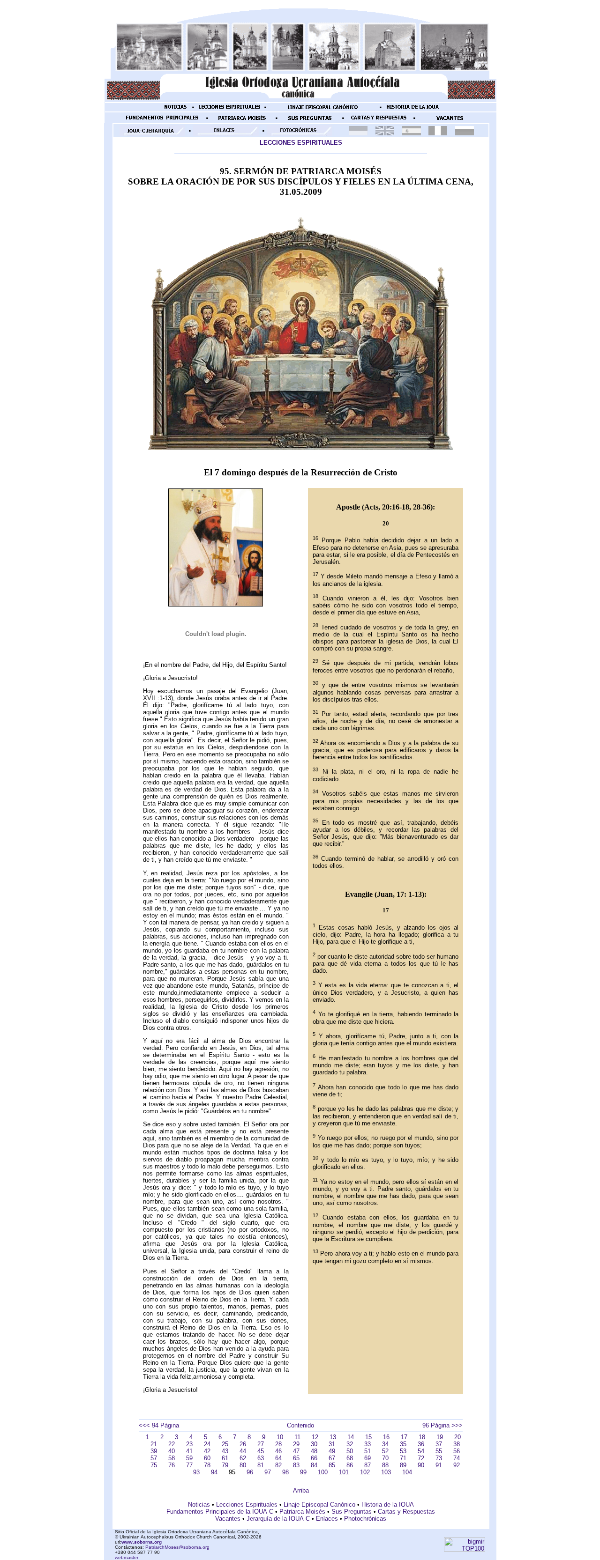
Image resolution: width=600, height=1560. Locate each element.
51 (367, 1451)
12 (315, 1437)
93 (196, 1472)
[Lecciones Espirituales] (229, 110)
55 (439, 1451)
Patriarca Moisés (302, 1511)
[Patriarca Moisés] (242, 121)
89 (403, 1465)
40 (171, 1451)
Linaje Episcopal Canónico (319, 1504)
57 (154, 1458)
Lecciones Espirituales (247, 1504)
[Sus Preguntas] (309, 121)
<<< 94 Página (159, 1425)
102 (364, 1472)
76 (171, 1465)
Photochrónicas (365, 1518)
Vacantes (227, 1518)
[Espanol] (411, 133)
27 (261, 1444)
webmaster (126, 1557)
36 (421, 1444)
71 (403, 1458)
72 (421, 1458)
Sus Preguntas (351, 1511)
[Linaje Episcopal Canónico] (323, 110)
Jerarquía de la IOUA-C (278, 1518)
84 (314, 1465)
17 (404, 1437)
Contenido (300, 1425)
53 (403, 1451)
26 (243, 1444)
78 (207, 1465)
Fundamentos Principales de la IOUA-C (219, 1511)
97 (268, 1472)
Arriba (301, 1490)
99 (303, 1472)
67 (332, 1458)
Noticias (199, 1504)
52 (385, 1451)
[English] (384, 133)
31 (332, 1444)
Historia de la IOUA (387, 1504)
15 (368, 1437)
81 (261, 1465)
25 (225, 1444)
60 (207, 1458)
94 (214, 1472)
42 (207, 1451)
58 (171, 1458)
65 (296, 1458)
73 (439, 1458)
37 (439, 1444)
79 (225, 1465)
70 (385, 1458)
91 (439, 1465)
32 (350, 1444)
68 (350, 1458)
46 (278, 1451)
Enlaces (327, 1518)
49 (332, 1451)
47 (296, 1451)
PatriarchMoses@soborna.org (177, 1547)
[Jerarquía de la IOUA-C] (152, 133)
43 (225, 1451)
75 (154, 1465)
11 (297, 1437)
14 (351, 1437)
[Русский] (464, 133)
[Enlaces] (226, 133)
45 (261, 1451)
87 (367, 1465)
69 (367, 1458)
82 (278, 1465)
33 (367, 1444)
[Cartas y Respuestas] (379, 121)
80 (243, 1465)
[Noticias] (175, 110)
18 (422, 1437)
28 (278, 1444)
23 (189, 1444)
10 (280, 1437)
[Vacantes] (449, 121)
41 (189, 1451)
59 (189, 1458)
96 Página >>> (442, 1425)
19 (440, 1437)
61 (225, 1458)
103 (386, 1472)
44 (243, 1451)
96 (250, 1472)
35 (403, 1444)
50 (350, 1451)
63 (261, 1458)
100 (322, 1472)
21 (154, 1444)
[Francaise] (437, 133)
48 (314, 1451)
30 (314, 1444)
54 (421, 1451)
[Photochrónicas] (299, 133)
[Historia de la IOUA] (412, 110)
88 (385, 1465)
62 (243, 1458)
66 (314, 1458)
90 (421, 1465)
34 (385, 1444)
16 (386, 1437)
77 (189, 1465)
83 (296, 1465)
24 (207, 1444)
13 (333, 1437)
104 (407, 1472)
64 (278, 1458)
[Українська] (358, 133)
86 (350, 1465)
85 (332, 1465)
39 (154, 1451)
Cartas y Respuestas (406, 1511)
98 (285, 1472)
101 (343, 1472)
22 (171, 1444)
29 (296, 1444)
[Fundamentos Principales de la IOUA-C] (162, 121)
